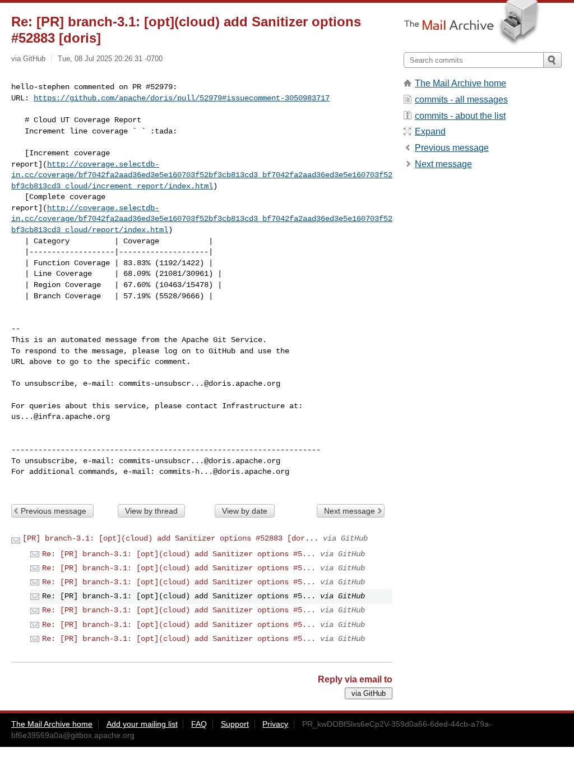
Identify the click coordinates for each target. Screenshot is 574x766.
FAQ (199, 723)
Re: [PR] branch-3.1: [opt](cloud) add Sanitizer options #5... (179, 554)
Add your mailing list (142, 723)
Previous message (53, 510)
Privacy (275, 723)
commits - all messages (461, 99)
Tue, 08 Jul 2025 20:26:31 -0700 (110, 58)
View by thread (151, 510)
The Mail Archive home (460, 83)
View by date (244, 510)
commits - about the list (460, 116)
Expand (430, 131)
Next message (349, 510)
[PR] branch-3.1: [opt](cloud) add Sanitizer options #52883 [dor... (170, 538)
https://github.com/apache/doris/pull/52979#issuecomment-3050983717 (182, 98)
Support (235, 723)
